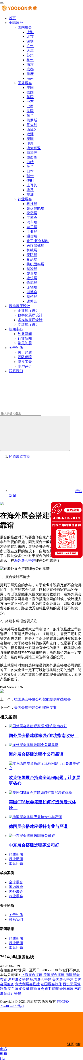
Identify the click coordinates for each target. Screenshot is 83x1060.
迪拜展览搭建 (18, 979)
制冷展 (32, 269)
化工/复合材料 (38, 241)
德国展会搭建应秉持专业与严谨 (40, 826)
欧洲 (30, 134)
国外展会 (25, 83)
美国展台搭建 (54, 975)
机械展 (32, 250)
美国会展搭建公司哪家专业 (35, 707)
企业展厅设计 (28, 310)
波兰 (30, 166)
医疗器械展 (35, 245)
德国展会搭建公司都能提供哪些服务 (42, 699)
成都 (30, 69)
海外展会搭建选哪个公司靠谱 (38, 754)
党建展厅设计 (28, 324)
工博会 (32, 218)
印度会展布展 (62, 989)
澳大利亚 (34, 148)
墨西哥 (32, 157)
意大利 (32, 125)
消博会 (32, 292)
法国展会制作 (51, 984)
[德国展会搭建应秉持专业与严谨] (35, 817)
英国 (30, 97)
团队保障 (25, 357)
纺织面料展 (35, 264)
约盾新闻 (25, 334)
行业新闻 (25, 338)
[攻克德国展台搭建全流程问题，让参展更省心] (46, 768)
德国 (30, 92)
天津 (30, 50)
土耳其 (32, 185)
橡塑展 (32, 213)
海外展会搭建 (24, 560)
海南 (30, 78)
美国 (30, 88)
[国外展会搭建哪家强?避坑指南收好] (38, 726)
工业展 (32, 231)
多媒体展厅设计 (30, 320)
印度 (30, 143)
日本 (30, 171)
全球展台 (16, 23)
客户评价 (25, 366)
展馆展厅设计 (19, 306)
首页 (12, 18)
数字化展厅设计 (30, 315)
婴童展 (32, 273)
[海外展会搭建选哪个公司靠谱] (33, 745)
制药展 (32, 296)
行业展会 (25, 199)
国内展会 (25, 27)
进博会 (32, 301)
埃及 (30, 190)
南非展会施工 (40, 989)
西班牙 (32, 129)
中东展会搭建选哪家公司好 (36, 845)
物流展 (32, 283)
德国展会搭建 (40, 979)
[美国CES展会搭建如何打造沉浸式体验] (40, 792)
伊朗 (30, 180)
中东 (30, 101)
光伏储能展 (35, 208)
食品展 (32, 259)
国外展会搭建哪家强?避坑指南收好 (44, 735)
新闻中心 (16, 329)
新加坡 (32, 153)
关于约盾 (16, 348)
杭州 (30, 60)
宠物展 (32, 287)
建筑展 (32, 278)
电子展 (32, 227)
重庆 (30, 74)
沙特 (30, 162)
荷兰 (30, 115)
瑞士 (30, 176)
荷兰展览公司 (18, 989)
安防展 (32, 255)
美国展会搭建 (62, 979)
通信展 (32, 236)
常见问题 (25, 343)
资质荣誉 (25, 362)
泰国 (30, 139)
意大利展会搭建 (27, 984)
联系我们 (16, 371)
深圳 (30, 41)
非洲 (30, 194)
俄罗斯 (32, 120)
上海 (30, 32)
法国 (30, 111)
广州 (30, 46)
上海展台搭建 (31, 975)
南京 (30, 64)
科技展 (32, 204)
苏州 (30, 55)
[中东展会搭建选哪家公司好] (32, 836)
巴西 (30, 106)
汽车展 (32, 222)
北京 (30, 36)
